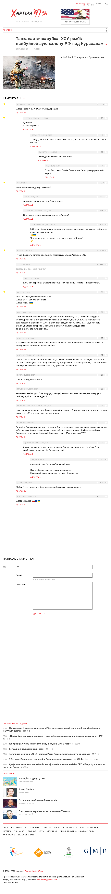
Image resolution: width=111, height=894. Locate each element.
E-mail (19, 575)
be (84, 5)
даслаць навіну (83, 3)
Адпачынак (52, 831)
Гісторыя (79, 827)
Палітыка (7, 827)
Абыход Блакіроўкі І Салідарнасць (77, 831)
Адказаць (21, 113)
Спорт (57, 827)
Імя (17, 566)
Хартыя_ (29, 13)
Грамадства (20, 827)
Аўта (41, 831)
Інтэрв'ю (7, 831)
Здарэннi (46, 827)
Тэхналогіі (19, 831)
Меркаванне (9, 774)
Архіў (98, 3)
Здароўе (32, 831)
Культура (67, 827)
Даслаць (39, 613)
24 (106, 44)
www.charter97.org (35, 871)
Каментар (20, 584)
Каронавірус (9, 835)
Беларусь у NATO (26, 835)
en (92, 5)
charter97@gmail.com (47, 879)
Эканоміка (34, 827)
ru (88, 5)
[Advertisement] (55, 533)
